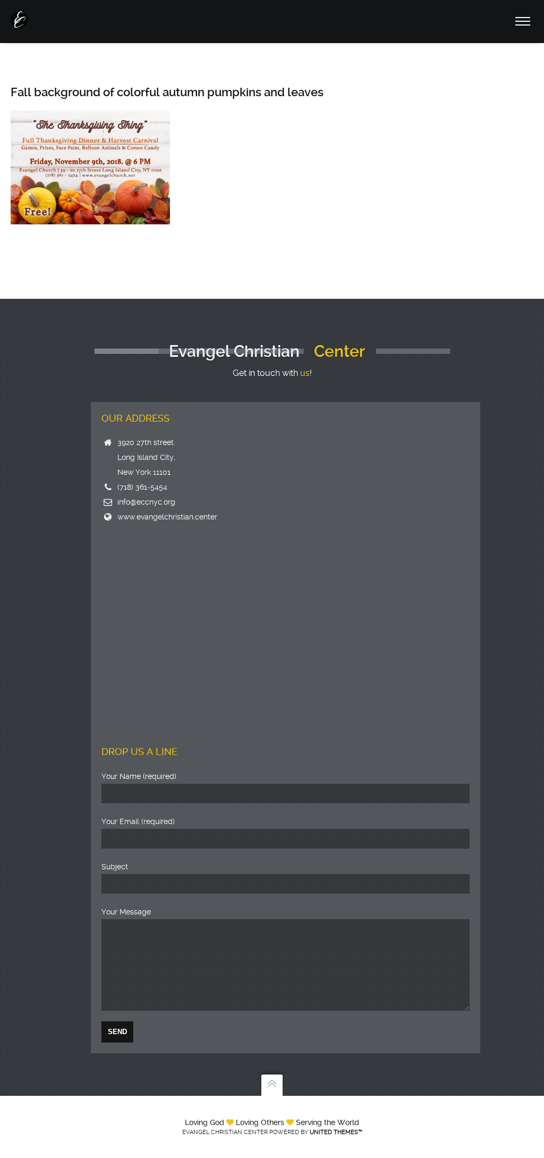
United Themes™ (336, 1132)
